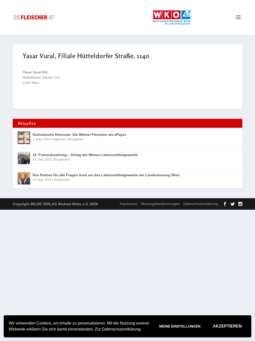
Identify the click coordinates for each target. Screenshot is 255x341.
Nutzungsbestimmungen (160, 204)
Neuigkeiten (75, 139)
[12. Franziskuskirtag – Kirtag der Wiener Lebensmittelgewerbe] (24, 158)
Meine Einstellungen (179, 326)
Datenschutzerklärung (200, 204)
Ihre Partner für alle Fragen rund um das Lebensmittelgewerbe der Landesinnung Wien (106, 175)
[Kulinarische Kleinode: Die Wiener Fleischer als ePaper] (24, 138)
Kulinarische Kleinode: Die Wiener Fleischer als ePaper (79, 135)
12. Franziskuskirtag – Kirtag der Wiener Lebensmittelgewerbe (85, 155)
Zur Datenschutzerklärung (118, 329)
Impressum (128, 204)
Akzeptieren (227, 326)
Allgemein (59, 139)
